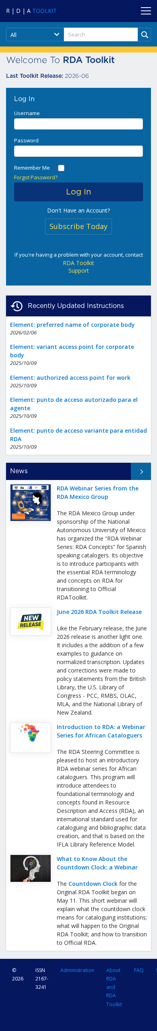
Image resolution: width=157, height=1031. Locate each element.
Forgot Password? (36, 177)
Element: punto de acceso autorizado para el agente (74, 404)
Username (27, 113)
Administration (77, 970)
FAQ (139, 970)
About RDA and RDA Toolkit (114, 987)
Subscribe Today (78, 226)
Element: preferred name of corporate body (72, 324)
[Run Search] (144, 34)
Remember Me (32, 167)
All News (134, 471)
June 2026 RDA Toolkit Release (99, 612)
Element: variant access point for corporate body (72, 351)
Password (26, 140)
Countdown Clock (93, 883)
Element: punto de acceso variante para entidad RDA (78, 435)
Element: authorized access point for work (70, 377)
